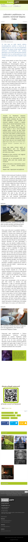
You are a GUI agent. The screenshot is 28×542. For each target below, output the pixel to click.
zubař (18, 415)
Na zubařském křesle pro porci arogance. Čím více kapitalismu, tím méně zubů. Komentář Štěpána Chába (13, 327)
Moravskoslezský (15, 494)
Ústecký (26, 491)
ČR (0, 491)
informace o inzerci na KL (6, 530)
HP (16, 412)
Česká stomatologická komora (8, 415)
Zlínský (20, 494)
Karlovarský (22, 491)
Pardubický (15, 493)
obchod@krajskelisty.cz (5, 526)
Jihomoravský (24, 493)
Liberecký (3, 493)
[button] (6, 6)
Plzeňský (17, 491)
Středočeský (8, 491)
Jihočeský (12, 491)
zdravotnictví (14, 418)
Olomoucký (9, 494)
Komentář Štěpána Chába (7, 412)
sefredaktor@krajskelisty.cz (6, 520)
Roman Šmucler (5, 418)
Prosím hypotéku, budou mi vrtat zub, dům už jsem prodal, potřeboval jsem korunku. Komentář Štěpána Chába (12, 224)
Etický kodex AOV (20, 537)
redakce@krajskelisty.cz (5, 522)
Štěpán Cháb (8, 408)
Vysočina (19, 493)
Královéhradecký (9, 493)
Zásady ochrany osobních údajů (10, 537)
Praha (3, 491)
